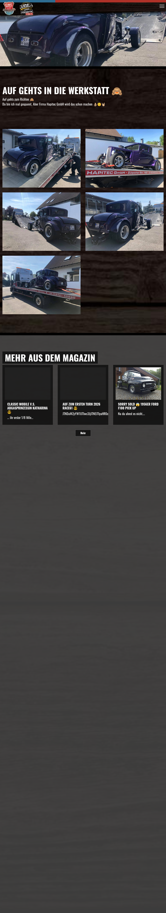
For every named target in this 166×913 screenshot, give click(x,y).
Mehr (83, 433)
